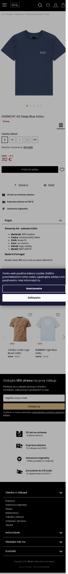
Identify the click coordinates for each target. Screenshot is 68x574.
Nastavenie (34, 288)
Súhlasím (34, 298)
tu (38, 280)
